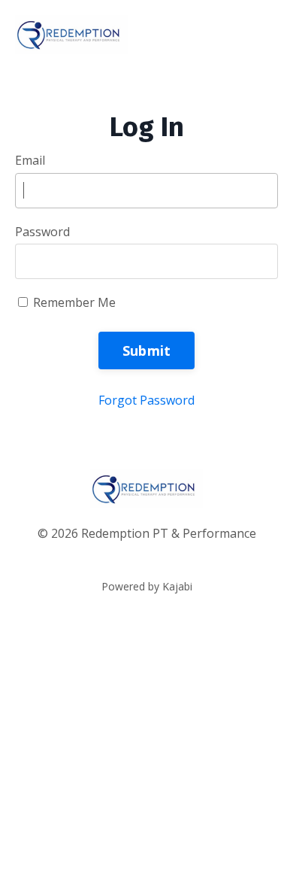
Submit (146, 350)
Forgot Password (146, 400)
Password (42, 231)
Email (30, 160)
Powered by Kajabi (146, 586)
